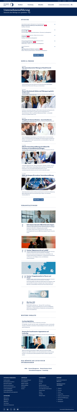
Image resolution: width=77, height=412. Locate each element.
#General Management (33, 368)
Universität (51, 4)
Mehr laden (36, 55)
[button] (55, 24)
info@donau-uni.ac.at (61, 383)
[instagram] (14, 409)
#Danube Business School (46, 368)
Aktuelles (40, 4)
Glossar (64, 1)
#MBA (26, 368)
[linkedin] (8, 409)
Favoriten (69, 1)
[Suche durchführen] (72, 5)
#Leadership (45, 370)
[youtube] (18, 409)
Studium (20, 4)
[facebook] (4, 409)
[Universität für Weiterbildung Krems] (9, 4)
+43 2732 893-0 (59, 385)
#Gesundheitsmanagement (35, 370)
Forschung (30, 4)
